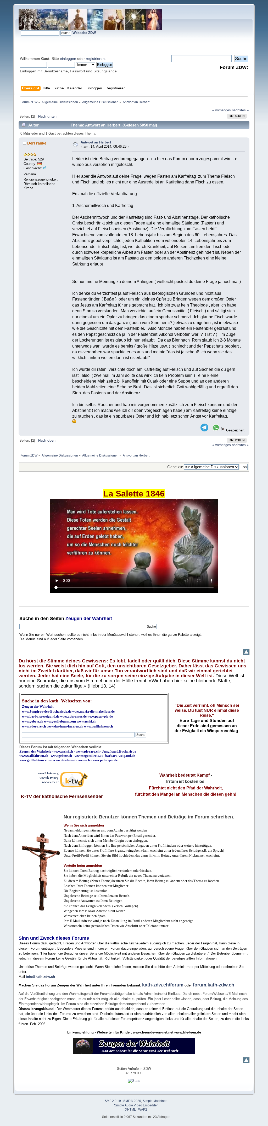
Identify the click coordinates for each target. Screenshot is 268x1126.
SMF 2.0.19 (113, 1100)
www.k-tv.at (50, 782)
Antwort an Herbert (96, 142)
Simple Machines (155, 1100)
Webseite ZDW (84, 33)
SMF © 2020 (132, 1100)
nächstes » (240, 110)
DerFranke (36, 143)
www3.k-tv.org (48, 773)
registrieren (95, 58)
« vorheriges (221, 110)
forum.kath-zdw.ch (213, 985)
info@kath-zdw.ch (40, 977)
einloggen (68, 58)
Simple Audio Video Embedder (136, 1105)
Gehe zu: (175, 467)
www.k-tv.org (49, 777)
